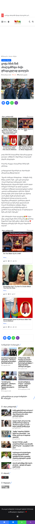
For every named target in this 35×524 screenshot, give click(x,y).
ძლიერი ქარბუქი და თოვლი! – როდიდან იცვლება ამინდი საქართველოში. (24, 384)
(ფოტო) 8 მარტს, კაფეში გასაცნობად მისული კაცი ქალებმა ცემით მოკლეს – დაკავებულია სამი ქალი (23, 445)
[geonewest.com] (17, 21)
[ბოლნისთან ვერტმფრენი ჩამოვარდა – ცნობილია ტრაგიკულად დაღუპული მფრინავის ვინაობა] (9, 351)
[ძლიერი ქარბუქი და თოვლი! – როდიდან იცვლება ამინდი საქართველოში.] (26, 375)
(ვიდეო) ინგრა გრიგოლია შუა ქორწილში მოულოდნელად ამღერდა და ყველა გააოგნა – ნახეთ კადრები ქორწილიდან (22, 423)
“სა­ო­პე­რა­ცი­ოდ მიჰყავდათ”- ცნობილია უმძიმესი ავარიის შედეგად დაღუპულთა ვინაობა (8, 385)
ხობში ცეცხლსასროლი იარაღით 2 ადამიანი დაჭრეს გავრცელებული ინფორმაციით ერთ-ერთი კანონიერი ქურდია (23, 413)
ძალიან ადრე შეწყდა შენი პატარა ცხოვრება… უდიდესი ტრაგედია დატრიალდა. (22, 465)
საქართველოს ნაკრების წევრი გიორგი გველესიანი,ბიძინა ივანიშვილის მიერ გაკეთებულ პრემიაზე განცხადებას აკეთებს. (22, 455)
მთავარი (5, 56)
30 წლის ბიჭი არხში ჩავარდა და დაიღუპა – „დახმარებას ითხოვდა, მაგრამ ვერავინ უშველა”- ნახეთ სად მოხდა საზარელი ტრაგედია (26, 362)
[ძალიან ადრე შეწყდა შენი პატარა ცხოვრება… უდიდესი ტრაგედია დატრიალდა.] (6, 465)
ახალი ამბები (13, 56)
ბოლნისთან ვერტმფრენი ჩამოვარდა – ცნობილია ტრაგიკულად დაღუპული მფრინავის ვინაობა (8, 360)
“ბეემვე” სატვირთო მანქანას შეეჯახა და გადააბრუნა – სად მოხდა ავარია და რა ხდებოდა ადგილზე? (21, 434)
